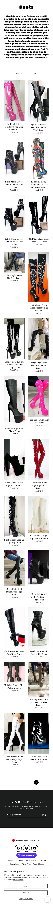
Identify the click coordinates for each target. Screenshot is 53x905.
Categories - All (11, 860)
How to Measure (31, 860)
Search (21, 860)
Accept (25, 886)
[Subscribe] (44, 814)
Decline (26, 892)
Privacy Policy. (18, 880)
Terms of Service (38, 864)
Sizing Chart (42, 860)
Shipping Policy (14, 864)
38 (30, 782)
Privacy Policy (26, 864)
